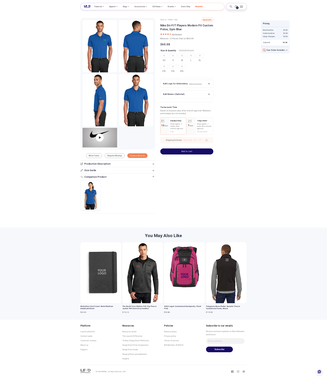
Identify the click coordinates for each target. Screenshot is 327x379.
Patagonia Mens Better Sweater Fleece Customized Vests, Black (223, 307)
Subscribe (219, 349)
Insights (125, 359)
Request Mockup (114, 156)
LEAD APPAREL (102, 371)
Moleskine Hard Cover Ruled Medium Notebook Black (96, 307)
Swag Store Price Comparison (135, 345)
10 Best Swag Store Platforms (135, 341)
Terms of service (171, 341)
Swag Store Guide (130, 350)
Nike (176, 20)
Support (83, 350)
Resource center (129, 332)
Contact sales (86, 336)
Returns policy (170, 332)
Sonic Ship (185, 7)
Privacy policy (170, 336)
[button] (199, 6)
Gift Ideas (156, 7)
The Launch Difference (132, 336)
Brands (171, 7)
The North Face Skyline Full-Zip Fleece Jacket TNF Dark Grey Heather (139, 307)
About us (84, 345)
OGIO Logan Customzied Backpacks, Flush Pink (182, 307)
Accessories (139, 7)
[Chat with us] (319, 371)
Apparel (112, 7)
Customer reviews (88, 341)
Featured (98, 7)
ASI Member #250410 (173, 345)
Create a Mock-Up (137, 156)
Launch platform (87, 332)
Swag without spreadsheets (134, 354)
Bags (125, 7)
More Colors (94, 156)
